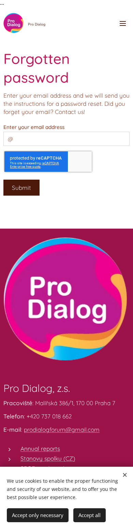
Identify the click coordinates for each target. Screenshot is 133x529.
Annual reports (40, 448)
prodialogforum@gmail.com (62, 429)
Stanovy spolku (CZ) (47, 458)
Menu (123, 23)
